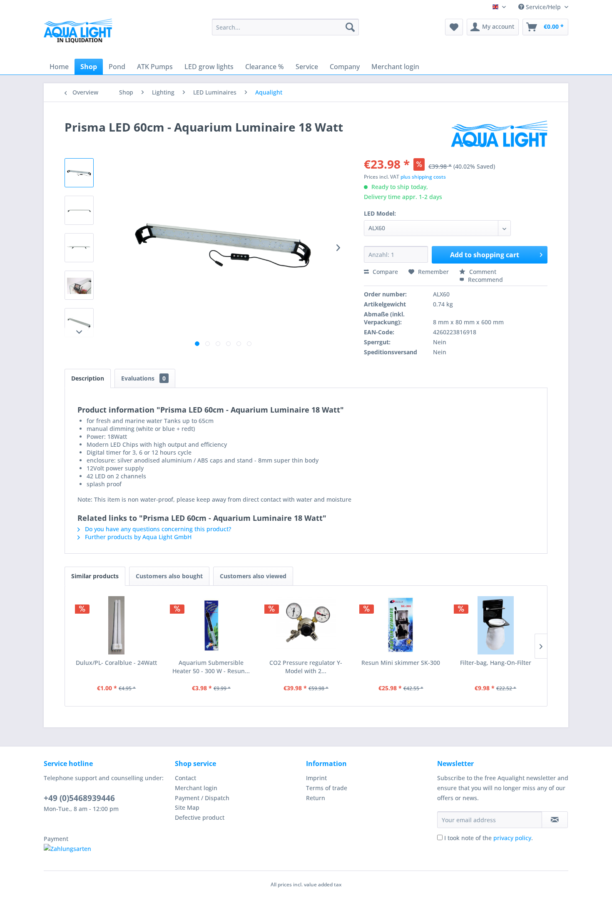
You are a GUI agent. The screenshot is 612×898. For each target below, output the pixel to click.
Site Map (187, 807)
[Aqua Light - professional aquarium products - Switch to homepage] (81, 33)
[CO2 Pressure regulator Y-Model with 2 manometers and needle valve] (306, 625)
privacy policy (512, 838)
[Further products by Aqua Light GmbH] (499, 135)
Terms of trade (326, 788)
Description (87, 378)
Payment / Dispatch (202, 798)
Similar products (95, 576)
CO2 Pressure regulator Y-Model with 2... (305, 667)
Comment (482, 272)
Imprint (316, 778)
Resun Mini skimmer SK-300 (400, 663)
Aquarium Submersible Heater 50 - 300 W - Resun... (211, 667)
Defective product (199, 817)
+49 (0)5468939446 (79, 798)
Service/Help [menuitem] (543, 7)
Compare (384, 272)
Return (315, 798)
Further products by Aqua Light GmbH (137, 537)
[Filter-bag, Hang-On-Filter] (495, 625)
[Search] (350, 27)
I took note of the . (488, 838)
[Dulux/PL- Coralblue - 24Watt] (116, 625)
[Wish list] (454, 27)
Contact (185, 778)
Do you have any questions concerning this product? (157, 529)
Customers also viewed (253, 576)
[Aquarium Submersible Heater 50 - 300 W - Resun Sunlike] (211, 625)
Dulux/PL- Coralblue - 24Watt (116, 663)
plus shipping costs (423, 176)
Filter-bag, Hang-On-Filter (495, 663)
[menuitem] (285, 27)
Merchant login (196, 788)
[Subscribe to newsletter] (555, 819)
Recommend (484, 280)
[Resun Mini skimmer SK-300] (401, 625)
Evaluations (143, 378)
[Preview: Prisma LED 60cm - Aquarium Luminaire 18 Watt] (79, 172)
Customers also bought (169, 576)
